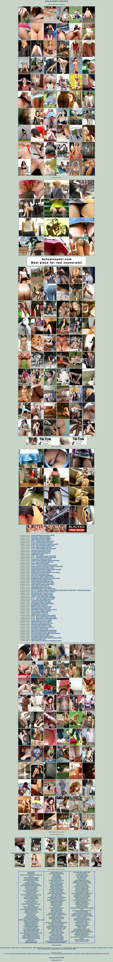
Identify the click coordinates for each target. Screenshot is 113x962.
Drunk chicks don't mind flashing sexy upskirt (45, 572)
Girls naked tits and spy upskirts (46, 548)
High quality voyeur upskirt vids (46, 556)
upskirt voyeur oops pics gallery (41, 571)
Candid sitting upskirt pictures (40, 553)
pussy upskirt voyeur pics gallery (41, 620)
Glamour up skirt (46, 948)
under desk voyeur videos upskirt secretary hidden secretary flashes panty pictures (56, 907)
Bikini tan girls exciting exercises (41, 606)
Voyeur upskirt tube (56, 945)
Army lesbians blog (55, 953)
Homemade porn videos (57, 947)
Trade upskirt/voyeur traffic (56, 957)
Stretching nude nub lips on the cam (42, 627)
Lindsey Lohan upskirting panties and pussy (45, 560)
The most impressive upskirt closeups (43, 591)
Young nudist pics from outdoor (41, 621)
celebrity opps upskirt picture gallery (42, 596)
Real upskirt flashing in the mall (46, 617)
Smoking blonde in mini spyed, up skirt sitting (45, 578)
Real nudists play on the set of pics (42, 593)
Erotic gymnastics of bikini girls (41, 608)
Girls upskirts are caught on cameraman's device (46, 640)
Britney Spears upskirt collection (41, 547)
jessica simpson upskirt (82, 907)
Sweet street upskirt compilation (41, 538)
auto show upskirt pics (38, 639)
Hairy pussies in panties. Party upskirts (43, 615)
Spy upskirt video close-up (44, 562)
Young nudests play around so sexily (43, 535)
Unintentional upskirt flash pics (41, 600)
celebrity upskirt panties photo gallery (43, 582)
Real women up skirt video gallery (46, 618)
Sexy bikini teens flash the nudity (41, 626)
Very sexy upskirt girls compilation (42, 575)
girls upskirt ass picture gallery (40, 539)
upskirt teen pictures (37, 554)
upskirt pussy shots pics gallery (41, 602)
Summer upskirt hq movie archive (46, 565)
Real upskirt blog (38, 947)
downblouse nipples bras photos (41, 559)
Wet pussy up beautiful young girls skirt (43, 631)
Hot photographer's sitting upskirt (41, 594)
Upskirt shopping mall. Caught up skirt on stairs (46, 569)
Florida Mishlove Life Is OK (39, 612)
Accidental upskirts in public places (42, 636)
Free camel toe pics (45, 953)
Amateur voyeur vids (55, 948)
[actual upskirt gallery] (88, 73)
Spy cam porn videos (26, 947)
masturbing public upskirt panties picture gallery (46, 637)
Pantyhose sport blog (26, 953)
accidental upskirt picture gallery (41, 587)
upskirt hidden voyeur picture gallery (42, 584)
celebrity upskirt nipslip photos (41, 624)
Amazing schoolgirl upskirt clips (46, 557)
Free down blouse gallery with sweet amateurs (45, 633)
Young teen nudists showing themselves (44, 630)
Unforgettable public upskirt (40, 563)
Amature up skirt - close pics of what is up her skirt (47, 566)
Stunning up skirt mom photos (40, 536)
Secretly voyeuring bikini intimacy (41, 579)
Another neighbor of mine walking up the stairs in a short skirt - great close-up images (64, 590)
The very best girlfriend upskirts (41, 611)
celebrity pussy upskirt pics (39, 614)
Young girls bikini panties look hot (42, 542)
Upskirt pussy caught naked (45, 541)
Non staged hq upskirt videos (45, 545)
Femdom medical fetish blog (87, 953)
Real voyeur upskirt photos (39, 629)
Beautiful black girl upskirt (39, 605)
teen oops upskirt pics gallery (40, 634)
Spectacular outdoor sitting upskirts (42, 576)
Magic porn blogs (36, 953)
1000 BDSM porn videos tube (102, 953)
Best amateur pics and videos (68, 948)
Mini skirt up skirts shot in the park (42, 623)
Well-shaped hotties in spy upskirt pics (43, 588)
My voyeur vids (92, 947)
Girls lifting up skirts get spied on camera (44, 609)
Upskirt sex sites (5, 947)
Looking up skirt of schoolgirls (45, 597)
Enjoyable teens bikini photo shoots (42, 603)
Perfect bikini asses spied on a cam (42, 581)
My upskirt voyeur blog (102, 947)
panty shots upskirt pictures (40, 585)
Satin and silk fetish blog (66, 953)
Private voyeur (15, 947)
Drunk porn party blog (15, 953)
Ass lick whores (76, 953)
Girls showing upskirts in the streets (42, 568)
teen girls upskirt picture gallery (41, 551)
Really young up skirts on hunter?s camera (44, 544)
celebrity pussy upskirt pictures (41, 550)
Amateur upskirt (47, 947)
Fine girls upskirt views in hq (45, 599)
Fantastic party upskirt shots (40, 574)
